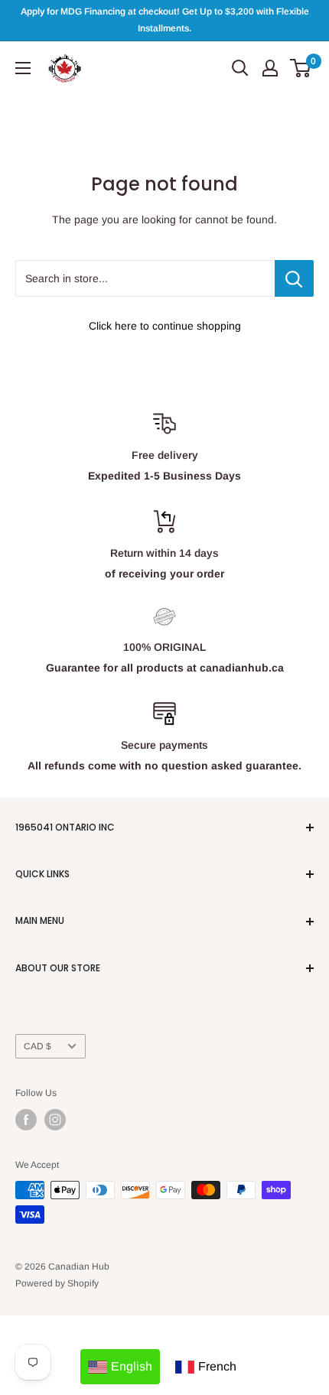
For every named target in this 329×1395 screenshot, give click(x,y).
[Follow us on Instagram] (55, 1119)
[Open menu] (23, 68)
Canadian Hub (78, 1266)
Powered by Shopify (57, 1283)
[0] (301, 68)
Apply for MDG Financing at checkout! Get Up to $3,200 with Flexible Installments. (165, 20)
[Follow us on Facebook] (26, 1119)
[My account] (270, 68)
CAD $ (37, 1046)
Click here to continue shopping (165, 326)
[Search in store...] (294, 278)
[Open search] (240, 68)
